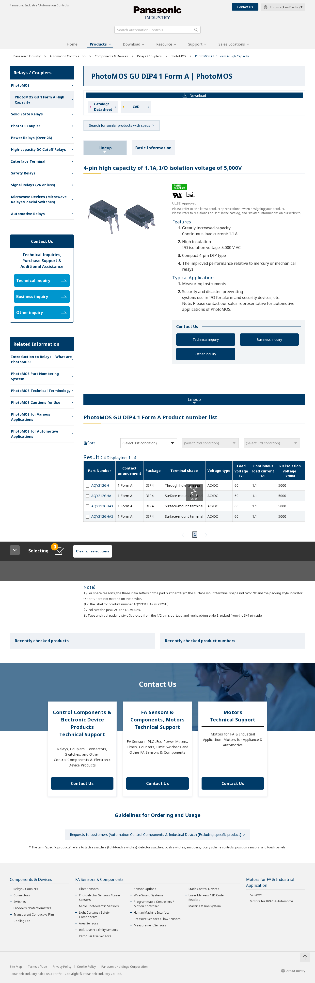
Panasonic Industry (27, 56)
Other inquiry (205, 354)
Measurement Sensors (150, 925)
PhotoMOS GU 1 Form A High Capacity (39, 100)
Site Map (16, 966)
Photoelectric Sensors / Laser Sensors (99, 897)
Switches (20, 902)
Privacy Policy (62, 966)
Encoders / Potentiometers (32, 908)
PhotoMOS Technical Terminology (41, 390)
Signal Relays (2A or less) (33, 185)
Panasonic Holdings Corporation (124, 966)
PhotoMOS (178, 56)
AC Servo (256, 895)
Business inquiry (269, 339)
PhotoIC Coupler (25, 126)
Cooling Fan (22, 921)
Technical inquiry (206, 339)
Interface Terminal (28, 161)
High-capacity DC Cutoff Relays (38, 149)
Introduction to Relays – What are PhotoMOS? (41, 359)
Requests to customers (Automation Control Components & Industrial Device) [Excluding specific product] (155, 834)
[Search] (196, 29)
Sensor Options (145, 889)
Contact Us (245, 7)
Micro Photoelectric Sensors (99, 906)
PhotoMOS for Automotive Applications (34, 434)
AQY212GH (100, 485)
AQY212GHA (101, 495)
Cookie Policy (86, 966)
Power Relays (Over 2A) (31, 137)
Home (72, 44)
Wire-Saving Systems (148, 895)
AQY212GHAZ (102, 516)
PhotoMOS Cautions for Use (35, 402)
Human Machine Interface (152, 912)
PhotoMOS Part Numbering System (35, 376)
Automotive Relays (28, 213)
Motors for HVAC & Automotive (272, 901)
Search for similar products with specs (119, 125)
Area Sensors (88, 923)
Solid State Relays (27, 114)
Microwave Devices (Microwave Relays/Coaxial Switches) (39, 199)
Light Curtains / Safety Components (94, 914)
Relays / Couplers (149, 56)
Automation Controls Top (68, 56)
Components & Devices (111, 56)
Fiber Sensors (89, 889)
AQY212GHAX (102, 506)
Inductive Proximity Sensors (98, 930)
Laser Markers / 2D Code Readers (206, 897)
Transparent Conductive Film (34, 914)
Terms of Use (37, 966)
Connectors (22, 895)
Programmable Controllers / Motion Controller (154, 904)
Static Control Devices (204, 889)
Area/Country (295, 971)
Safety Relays (23, 173)
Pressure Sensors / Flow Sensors (157, 919)
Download (131, 44)
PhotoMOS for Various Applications (30, 417)
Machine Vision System (205, 906)
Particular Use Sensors (95, 936)
